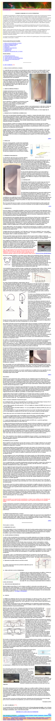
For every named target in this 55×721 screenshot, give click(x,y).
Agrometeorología (22, 717)
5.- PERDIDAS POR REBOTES (10, 47)
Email (21, 719)
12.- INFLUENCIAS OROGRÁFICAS (11, 59)
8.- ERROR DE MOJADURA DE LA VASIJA (13, 51)
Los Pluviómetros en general (23, 715)
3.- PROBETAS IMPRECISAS (9, 45)
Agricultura (31, 715)
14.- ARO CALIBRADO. (9, 64)
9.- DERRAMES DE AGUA (9, 55)
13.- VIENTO (6, 60)
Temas (50, 9)
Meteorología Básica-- (15, 717)
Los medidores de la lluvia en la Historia (34, 718)
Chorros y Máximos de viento (20, 718)
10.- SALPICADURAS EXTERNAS (11, 57)
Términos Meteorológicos (11, 719)
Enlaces (18, 719)
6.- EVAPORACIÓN (7, 49)
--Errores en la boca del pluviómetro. (18, 716)
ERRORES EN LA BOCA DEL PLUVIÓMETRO (27, 711)
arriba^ (49, 138)
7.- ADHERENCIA (7, 50)
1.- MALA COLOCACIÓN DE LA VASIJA (12, 43)
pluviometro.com (6, 9)
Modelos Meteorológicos (40, 717)
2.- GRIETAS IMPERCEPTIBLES (10, 44)
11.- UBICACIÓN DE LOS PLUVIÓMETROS (13, 58)
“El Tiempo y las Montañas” (20, 591)
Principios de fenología (31, 717)
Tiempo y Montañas (11, 718)
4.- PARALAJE (6, 46)
